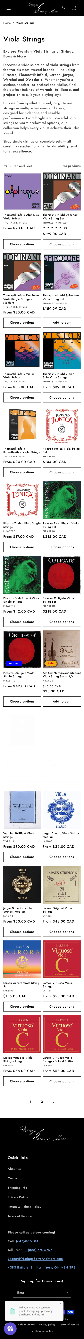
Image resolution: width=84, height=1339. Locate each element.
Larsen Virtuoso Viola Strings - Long (18, 1059)
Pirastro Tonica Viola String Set (61, 450)
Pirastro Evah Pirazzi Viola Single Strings (21, 600)
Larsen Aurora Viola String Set (21, 984)
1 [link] (30, 1101)
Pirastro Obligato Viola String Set (58, 600)
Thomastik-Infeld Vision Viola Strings (19, 375)
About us (14, 1169)
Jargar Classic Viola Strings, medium (62, 835)
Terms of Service (20, 1216)
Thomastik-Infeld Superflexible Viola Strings (21, 450)
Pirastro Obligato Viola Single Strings (19, 674)
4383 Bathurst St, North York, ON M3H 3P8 (41, 1267)
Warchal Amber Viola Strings (57, 758)
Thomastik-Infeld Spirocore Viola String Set (61, 297)
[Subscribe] (66, 1293)
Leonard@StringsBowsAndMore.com (35, 1258)
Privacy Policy (18, 1197)
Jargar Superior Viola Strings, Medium (17, 910)
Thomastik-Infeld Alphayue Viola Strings (21, 216)
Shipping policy (44, 1331)
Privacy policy (47, 1324)
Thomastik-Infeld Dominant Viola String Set (61, 216)
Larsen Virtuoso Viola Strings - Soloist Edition (58, 1059)
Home (7, 23)
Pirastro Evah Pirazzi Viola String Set (61, 525)
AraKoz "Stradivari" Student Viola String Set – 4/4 (62, 674)
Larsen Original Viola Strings (57, 910)
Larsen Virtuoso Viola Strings (57, 984)
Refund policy (26, 1324)
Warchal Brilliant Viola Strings (18, 835)
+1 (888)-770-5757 (37, 1249)
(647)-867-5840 (28, 1241)
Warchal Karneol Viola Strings (18, 758)
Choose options (22, 244)
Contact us (15, 1178)
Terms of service (69, 1324)
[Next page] (53, 1101)
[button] (8, 7)
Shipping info (17, 1188)
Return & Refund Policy (24, 1207)
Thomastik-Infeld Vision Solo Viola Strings (58, 375)
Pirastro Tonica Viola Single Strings (22, 525)
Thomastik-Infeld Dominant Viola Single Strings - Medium (21, 299)
